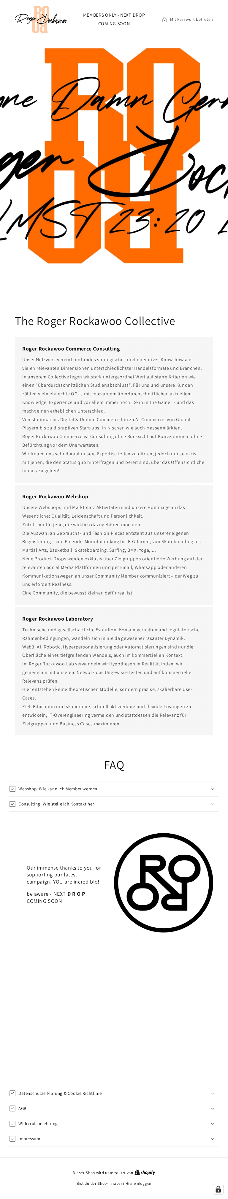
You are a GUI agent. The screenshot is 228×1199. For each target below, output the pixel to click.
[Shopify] (144, 1172)
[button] (187, 19)
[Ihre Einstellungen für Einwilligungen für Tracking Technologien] (218, 1189)
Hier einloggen (138, 1183)
